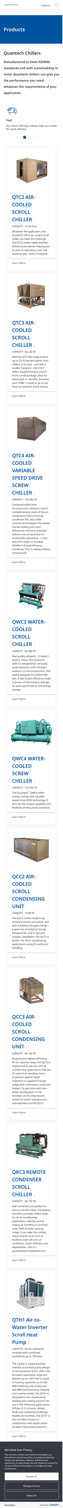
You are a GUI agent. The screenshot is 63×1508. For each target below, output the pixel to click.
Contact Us (45, 5)
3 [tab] (34, 137)
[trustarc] (54, 1505)
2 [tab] (29, 137)
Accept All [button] (31, 1476)
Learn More (19, 263)
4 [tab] (38, 137)
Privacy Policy (10, 1505)
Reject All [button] (32, 1495)
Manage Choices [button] (31, 1485)
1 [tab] (24, 137)
